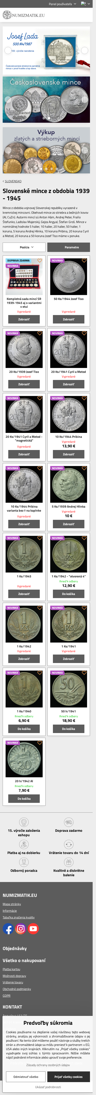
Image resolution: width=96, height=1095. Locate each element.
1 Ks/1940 (24, 711)
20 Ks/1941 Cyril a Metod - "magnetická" (24, 438)
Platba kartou (11, 969)
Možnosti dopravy (14, 975)
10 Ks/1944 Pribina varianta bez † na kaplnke (24, 508)
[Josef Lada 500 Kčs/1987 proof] (46, 51)
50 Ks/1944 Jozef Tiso (68, 298)
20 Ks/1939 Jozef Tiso (24, 371)
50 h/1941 (68, 711)
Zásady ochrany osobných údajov (48, 1065)
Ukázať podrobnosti (48, 1087)
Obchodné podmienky (17, 989)
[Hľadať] (66, 14)
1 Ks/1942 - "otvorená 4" (69, 576)
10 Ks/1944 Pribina (68, 436)
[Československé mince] (46, 100)
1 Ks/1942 (24, 646)
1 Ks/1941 (68, 646)
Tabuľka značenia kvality (19, 917)
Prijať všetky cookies (68, 1076)
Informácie (10, 910)
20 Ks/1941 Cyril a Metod (68, 371)
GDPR (6, 995)
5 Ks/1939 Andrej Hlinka (68, 506)
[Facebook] (8, 933)
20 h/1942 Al (24, 781)
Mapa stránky (12, 904)
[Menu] (87, 14)
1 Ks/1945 (24, 576)
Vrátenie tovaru (13, 982)
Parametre (71, 247)
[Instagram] (20, 933)
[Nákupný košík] (76, 14)
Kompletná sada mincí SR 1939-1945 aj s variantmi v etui (24, 302)
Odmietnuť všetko (25, 1076)
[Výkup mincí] (46, 151)
